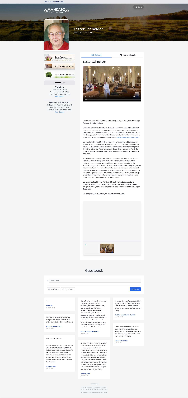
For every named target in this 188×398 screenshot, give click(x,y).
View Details (59, 97)
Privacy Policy (88, 389)
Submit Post (135, 289)
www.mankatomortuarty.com (128, 137)
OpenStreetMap (96, 392)
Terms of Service (99, 389)
